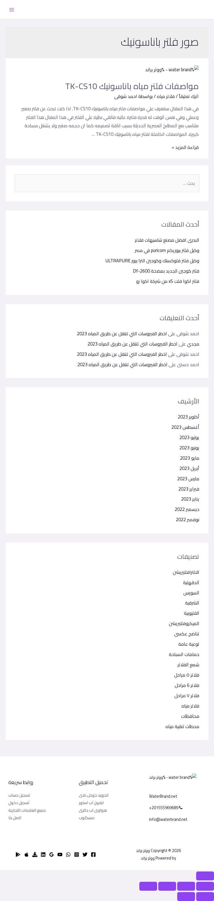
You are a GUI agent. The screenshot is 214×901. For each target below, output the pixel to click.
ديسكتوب (86, 817)
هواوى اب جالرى (93, 810)
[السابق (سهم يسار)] (205, 896)
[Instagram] (76, 854)
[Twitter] (84, 854)
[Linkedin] (43, 854)
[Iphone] (26, 854)
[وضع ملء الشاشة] (167, 886)
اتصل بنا (14, 817)
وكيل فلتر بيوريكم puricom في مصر (167, 250)
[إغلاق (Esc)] (205, 886)
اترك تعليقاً (189, 96)
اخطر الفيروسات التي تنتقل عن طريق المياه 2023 (122, 333)
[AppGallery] (34, 854)
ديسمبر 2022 (187, 509)
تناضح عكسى (186, 634)
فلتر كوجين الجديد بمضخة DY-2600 (166, 271)
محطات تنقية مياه (182, 726)
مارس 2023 (188, 478)
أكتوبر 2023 (188, 417)
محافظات (190, 716)
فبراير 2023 (188, 489)
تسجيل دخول (18, 802)
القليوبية (191, 613)
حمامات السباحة (184, 654)
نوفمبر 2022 (187, 519)
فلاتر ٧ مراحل (186, 695)
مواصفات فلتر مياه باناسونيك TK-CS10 (132, 86)
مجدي (193, 344)
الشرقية (192, 603)
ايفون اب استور (91, 802)
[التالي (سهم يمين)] (186, 896)
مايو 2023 (189, 458)
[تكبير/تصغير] (148, 886)
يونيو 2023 (189, 448)
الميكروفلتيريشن (184, 623)
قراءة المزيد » (185, 147)
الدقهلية (191, 582)
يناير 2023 (190, 499)
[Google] (51, 854)
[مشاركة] (186, 886)
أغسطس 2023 (185, 427)
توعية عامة (188, 644)
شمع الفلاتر (188, 664)
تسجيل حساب (19, 795)
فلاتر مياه (190, 706)
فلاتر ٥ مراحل (186, 675)
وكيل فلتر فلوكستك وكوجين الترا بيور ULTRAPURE (152, 260)
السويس (191, 593)
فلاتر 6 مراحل (187, 685)
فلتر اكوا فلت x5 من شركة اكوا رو (167, 281)
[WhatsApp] (68, 854)
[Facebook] (93, 854)
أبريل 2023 (189, 468)
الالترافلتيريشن (186, 572)
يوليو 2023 (189, 437)
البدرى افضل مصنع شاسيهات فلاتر (167, 240)
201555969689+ (164, 807)
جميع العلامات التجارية (27, 810)
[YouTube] (59, 854)
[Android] (18, 854)
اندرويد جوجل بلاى (93, 795)
